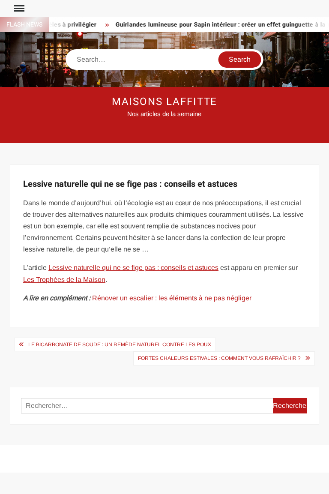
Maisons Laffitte (165, 101)
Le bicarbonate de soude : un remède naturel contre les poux (119, 344)
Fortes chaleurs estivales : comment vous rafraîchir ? (219, 358)
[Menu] (18, 8)
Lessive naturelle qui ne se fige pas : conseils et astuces (133, 267)
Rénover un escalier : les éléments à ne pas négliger (171, 298)
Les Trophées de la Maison (64, 279)
